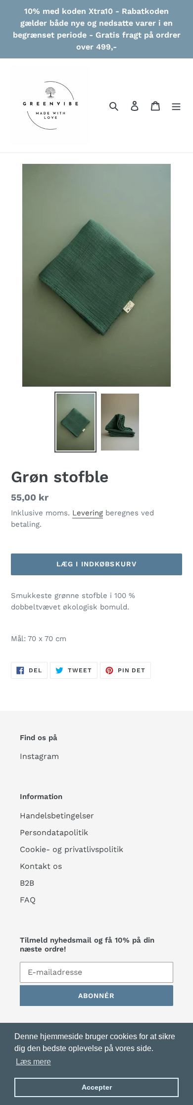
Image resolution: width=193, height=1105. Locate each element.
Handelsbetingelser (57, 815)
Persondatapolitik (54, 832)
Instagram (39, 756)
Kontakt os (41, 866)
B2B (27, 883)
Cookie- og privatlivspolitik (71, 849)
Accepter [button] (97, 1087)
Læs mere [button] (33, 1061)
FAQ (28, 899)
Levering (87, 512)
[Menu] (176, 105)
